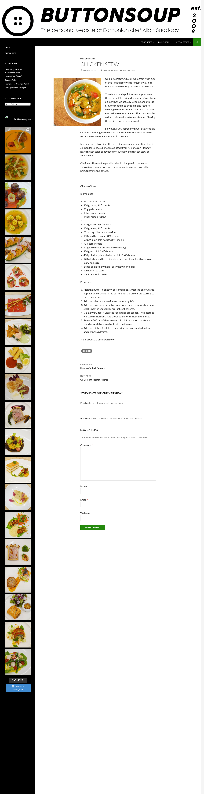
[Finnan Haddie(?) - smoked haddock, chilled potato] (18, 497)
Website (85, 513)
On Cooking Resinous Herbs (94, 378)
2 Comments (129, 70)
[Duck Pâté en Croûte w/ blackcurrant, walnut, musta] (18, 415)
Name (84, 486)
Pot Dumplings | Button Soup (107, 402)
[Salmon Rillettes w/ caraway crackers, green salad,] (18, 332)
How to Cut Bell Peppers (92, 366)
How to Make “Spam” (13, 76)
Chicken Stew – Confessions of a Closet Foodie (116, 418)
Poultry (90, 59)
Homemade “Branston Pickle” (17, 84)
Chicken (87, 351)
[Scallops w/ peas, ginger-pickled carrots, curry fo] (18, 525)
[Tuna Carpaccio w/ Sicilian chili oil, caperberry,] (18, 305)
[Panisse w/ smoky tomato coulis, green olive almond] (18, 360)
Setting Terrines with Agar (15, 87)
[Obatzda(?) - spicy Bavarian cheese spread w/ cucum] (18, 250)
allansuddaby (110, 70)
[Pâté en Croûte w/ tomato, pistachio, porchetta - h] (18, 552)
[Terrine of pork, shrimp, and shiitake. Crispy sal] (18, 580)
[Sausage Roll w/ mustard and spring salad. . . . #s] (18, 607)
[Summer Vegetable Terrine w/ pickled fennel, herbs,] (18, 635)
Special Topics (182, 42)
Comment (86, 445)
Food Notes (146, 42)
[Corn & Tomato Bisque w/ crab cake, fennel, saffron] (18, 140)
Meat (82, 59)
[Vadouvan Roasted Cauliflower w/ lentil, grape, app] (18, 442)
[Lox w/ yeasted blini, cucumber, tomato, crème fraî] (18, 277)
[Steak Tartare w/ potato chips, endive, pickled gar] (18, 387)
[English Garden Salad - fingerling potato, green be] (18, 662)
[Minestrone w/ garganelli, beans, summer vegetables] (18, 167)
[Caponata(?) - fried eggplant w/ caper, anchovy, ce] (18, 195)
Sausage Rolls (10, 80)
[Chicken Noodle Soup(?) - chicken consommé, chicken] (18, 222)
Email (84, 499)
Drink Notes (163, 42)
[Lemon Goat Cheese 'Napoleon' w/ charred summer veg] (18, 470)
